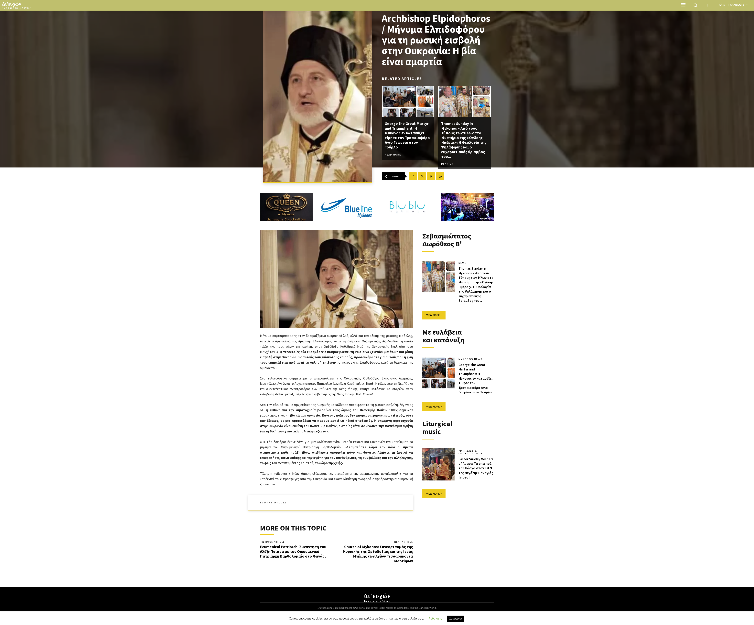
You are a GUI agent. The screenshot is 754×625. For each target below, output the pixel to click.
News (462, 262)
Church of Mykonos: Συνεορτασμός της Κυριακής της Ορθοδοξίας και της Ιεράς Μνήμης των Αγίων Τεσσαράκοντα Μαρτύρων (378, 553)
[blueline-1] (346, 207)
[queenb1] (286, 207)
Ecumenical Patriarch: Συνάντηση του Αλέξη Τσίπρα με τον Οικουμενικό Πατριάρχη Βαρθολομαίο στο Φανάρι (293, 551)
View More (433, 315)
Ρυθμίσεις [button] (435, 618)
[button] (695, 5)
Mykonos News (470, 359)
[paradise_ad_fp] (467, 207)
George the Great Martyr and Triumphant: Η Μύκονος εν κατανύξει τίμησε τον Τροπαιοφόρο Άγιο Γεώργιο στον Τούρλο (407, 135)
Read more (393, 154)
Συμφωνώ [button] (455, 618)
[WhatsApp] (440, 176)
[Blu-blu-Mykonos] (407, 207)
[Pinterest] (431, 176)
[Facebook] (413, 176)
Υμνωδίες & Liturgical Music (472, 452)
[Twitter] (422, 176)
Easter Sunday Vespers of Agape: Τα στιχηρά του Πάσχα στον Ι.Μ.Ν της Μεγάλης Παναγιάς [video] (475, 468)
